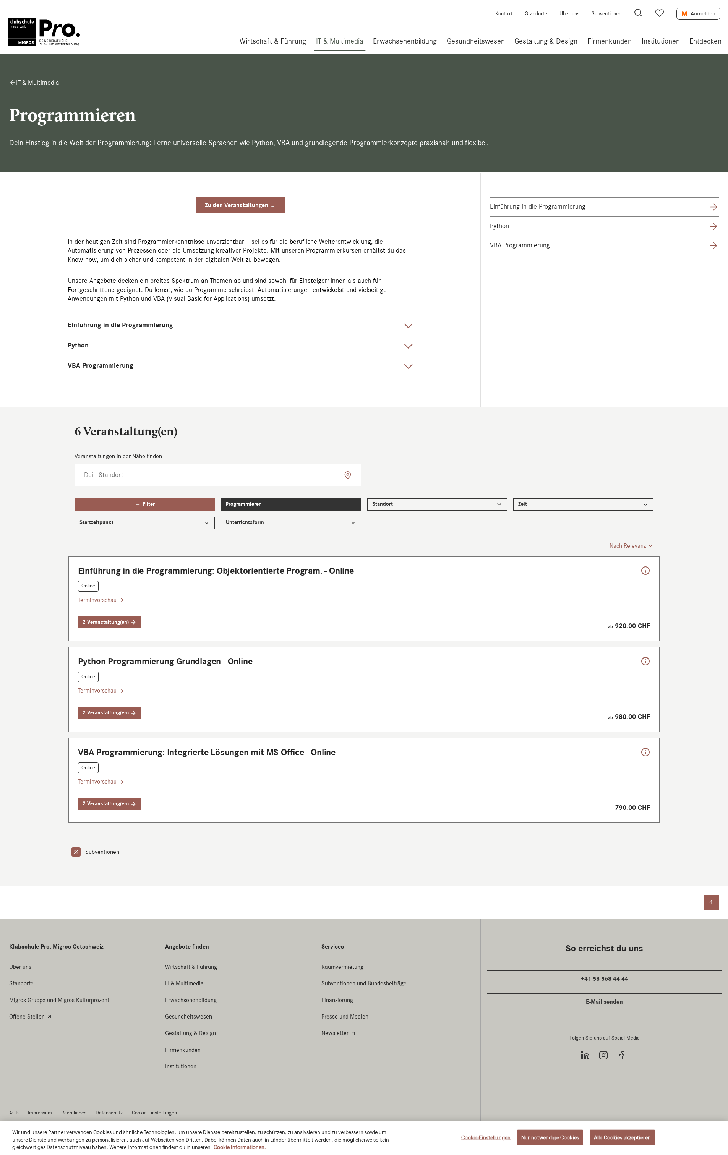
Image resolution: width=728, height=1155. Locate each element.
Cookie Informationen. (240, 1147)
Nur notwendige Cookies (550, 1137)
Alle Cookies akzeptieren (622, 1137)
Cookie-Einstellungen (486, 1137)
